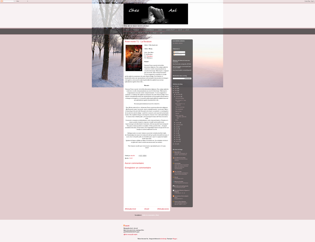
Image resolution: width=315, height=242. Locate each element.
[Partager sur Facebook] (144, 156)
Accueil (127, 30)
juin (177, 131)
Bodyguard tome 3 (179, 198)
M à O (132, 33)
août (177, 126)
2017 (176, 88)
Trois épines (150, 56)
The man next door (179, 107)
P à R (139, 33)
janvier (177, 141)
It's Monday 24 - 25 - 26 (180, 193)
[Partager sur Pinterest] (146, 156)
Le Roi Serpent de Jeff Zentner (181, 183)
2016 (176, 90)
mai (177, 133)
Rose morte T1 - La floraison (180, 104)
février (177, 139)
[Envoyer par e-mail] (139, 156)
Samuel (177, 113)
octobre (178, 122)
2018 (176, 86)
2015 (176, 92)
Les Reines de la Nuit (180, 157)
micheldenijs (163, 238)
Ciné (161, 33)
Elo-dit (176, 177)
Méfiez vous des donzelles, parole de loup (180, 117)
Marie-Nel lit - (178, 152)
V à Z (154, 33)
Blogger (175, 238)
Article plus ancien (163, 209)
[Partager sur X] (142, 156)
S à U (147, 33)
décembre (178, 94)
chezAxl (127, 226)
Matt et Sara (178, 111)
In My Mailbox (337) (179, 178)
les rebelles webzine (177, 43)
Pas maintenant (179, 109)
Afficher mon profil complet (130, 234)
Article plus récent (130, 209)
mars (177, 137)
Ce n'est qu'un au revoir (180, 187)
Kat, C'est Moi (178, 171)
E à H (180, 30)
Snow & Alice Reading (180, 201)
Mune (176, 120)
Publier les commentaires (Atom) (150, 215)
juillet (177, 129)
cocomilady (177, 163)
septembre (178, 124)
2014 (176, 144)
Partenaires (136, 30)
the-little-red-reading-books (181, 186)
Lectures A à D (170, 30)
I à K (187, 30)
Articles (177, 52)
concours (160, 30)
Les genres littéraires (148, 30)
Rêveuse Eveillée (179, 181)
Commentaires (178, 54)
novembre (178, 96)
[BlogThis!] (141, 156)
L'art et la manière (179, 98)
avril (177, 135)
